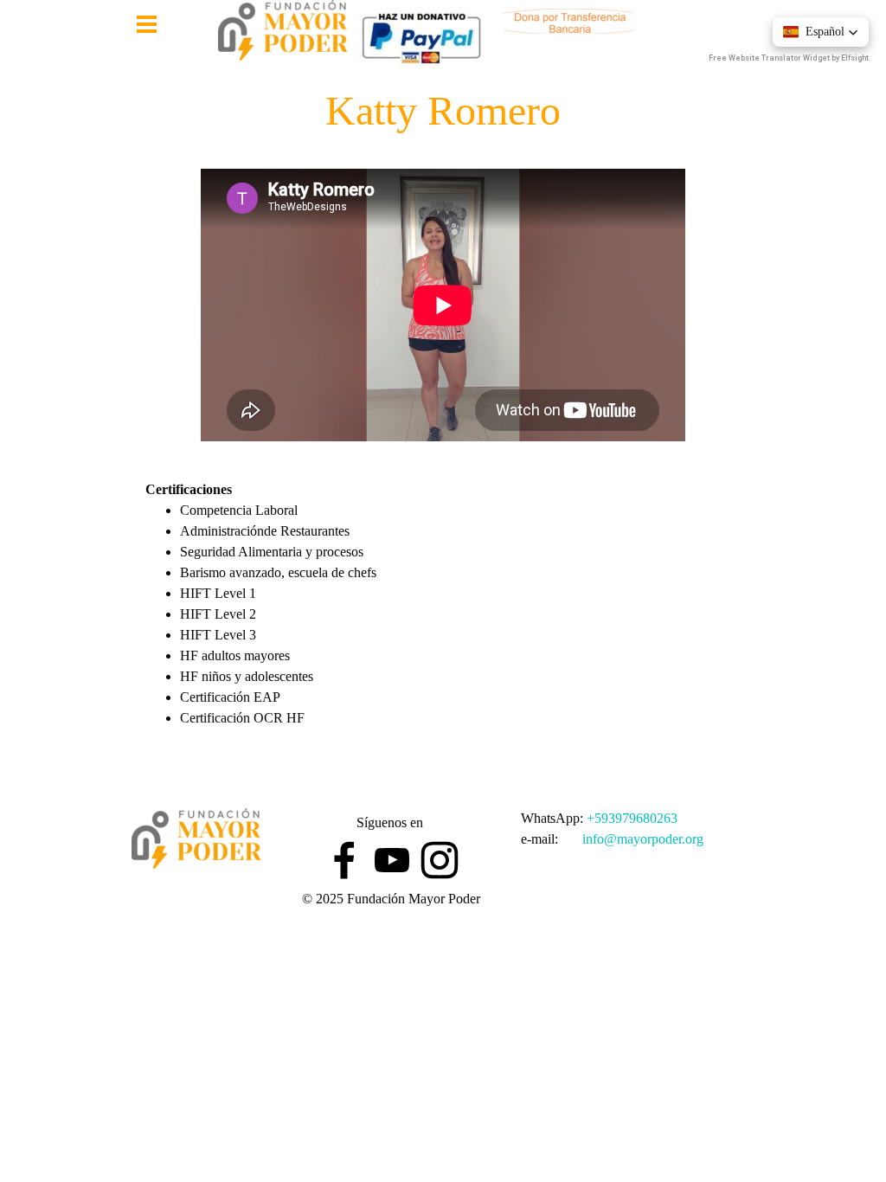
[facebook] (344, 860)
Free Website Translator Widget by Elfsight (789, 58)
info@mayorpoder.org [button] (642, 839)
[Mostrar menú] (147, 24)
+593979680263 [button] (632, 818)
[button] (820, 32)
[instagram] (439, 860)
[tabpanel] (443, 635)
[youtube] (392, 860)
